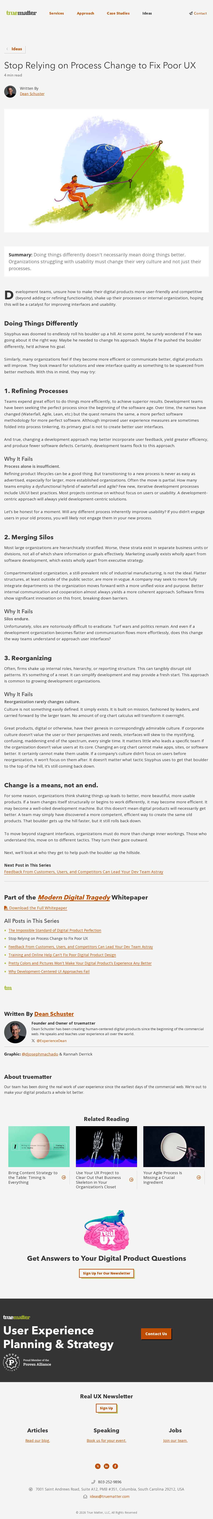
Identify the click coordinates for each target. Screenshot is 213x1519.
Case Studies (118, 13)
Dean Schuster (32, 93)
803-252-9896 (109, 1481)
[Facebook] (115, 1466)
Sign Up (106, 1408)
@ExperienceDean (52, 1040)
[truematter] (21, 13)
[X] (97, 1466)
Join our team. (175, 1440)
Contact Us (156, 1333)
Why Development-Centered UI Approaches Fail (49, 971)
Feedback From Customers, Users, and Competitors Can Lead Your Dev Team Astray (83, 871)
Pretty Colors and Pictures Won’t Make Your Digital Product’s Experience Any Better (80, 963)
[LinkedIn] (106, 1466)
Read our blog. (37, 1440)
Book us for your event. (106, 1440)
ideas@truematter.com (110, 1496)
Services (56, 13)
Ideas (147, 13)
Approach (85, 13)
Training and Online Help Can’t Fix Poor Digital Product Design (62, 954)
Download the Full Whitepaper (37, 908)
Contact (200, 13)
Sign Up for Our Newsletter (106, 1273)
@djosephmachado (40, 1054)
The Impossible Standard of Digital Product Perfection (55, 930)
